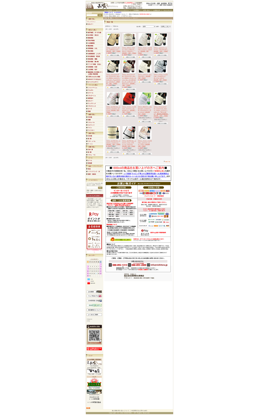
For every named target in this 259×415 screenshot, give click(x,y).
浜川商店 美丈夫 (93, 35)
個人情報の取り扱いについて (120, 410)
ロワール (90, 93)
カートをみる (108, 10)
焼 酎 (89, 138)
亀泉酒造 (90, 45)
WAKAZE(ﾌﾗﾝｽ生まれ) (94, 79)
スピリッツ (91, 125)
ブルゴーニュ (92, 95)
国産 (89, 111)
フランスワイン (91, 21)
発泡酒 (90, 163)
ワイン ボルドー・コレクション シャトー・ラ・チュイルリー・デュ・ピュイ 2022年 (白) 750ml (145, 110)
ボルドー (90, 24)
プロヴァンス (92, 106)
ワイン (90, 127)
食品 (89, 169)
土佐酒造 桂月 (92, 69)
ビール (90, 160)
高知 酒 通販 (108, 18)
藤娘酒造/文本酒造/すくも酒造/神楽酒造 (95, 73)
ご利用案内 (136, 10)
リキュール (91, 122)
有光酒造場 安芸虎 (94, 56)
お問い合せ (146, 10)
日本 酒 (90, 149)
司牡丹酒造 (91, 40)
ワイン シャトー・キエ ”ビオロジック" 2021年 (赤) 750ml (113, 49)
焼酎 (89, 119)
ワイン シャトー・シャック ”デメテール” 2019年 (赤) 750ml (161, 49)
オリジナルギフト (93, 82)
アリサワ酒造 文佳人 (94, 64)
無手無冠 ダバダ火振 (94, 32)
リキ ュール (91, 141)
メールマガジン (93, 180)
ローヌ (90, 108)
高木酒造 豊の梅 (93, 61)
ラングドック (92, 103)
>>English (89, 319)
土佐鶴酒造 (91, 43)
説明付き (108, 26)
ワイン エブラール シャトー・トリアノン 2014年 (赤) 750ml (113, 142)
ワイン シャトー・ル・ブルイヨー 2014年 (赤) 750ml (145, 76)
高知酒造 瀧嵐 (92, 59)
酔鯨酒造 (90, 38)
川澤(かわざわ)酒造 (94, 76)
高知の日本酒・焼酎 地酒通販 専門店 (159, 3)
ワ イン (90, 144)
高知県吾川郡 (94, 398)
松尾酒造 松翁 (92, 67)
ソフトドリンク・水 (94, 171)
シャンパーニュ (92, 87)
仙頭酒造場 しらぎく (94, 53)
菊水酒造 (90, 51)
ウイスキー (91, 130)
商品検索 (89, 13)
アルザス (90, 90)
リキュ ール (91, 155)
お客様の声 (156, 10)
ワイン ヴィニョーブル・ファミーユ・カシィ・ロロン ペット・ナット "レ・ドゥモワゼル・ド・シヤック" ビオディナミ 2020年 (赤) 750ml (129, 80)
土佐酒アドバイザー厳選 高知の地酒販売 (160, 5)
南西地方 (90, 98)
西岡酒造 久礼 (92, 48)
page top (167, 161)
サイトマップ (168, 10)
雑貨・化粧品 (92, 174)
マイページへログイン (122, 10)
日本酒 (90, 117)
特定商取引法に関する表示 (139, 410)
